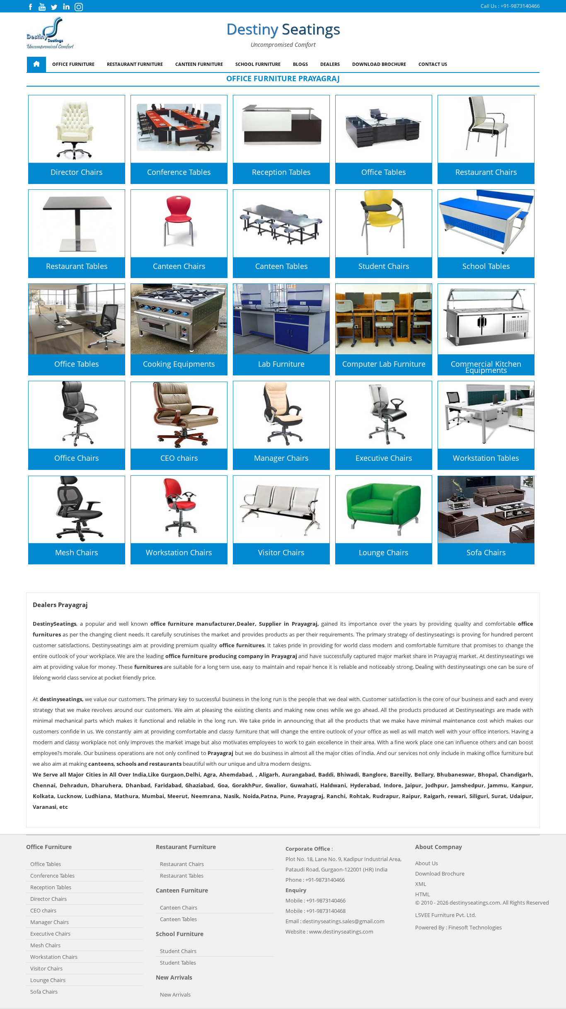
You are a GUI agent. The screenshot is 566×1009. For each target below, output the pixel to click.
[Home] (36, 64)
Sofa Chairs (44, 991)
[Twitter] (54, 8)
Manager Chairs (49, 922)
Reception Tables (50, 887)
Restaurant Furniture (135, 64)
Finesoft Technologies (475, 927)
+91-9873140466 (520, 6)
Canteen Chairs (178, 907)
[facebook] (30, 8)
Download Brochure (379, 64)
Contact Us (432, 64)
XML (420, 884)
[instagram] (79, 9)
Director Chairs (48, 899)
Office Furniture (73, 64)
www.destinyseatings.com (341, 931)
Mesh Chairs (45, 945)
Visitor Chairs (46, 968)
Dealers (330, 64)
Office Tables (45, 864)
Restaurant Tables (181, 875)
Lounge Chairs (47, 980)
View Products (55, 143)
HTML (422, 894)
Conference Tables (52, 875)
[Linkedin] (66, 8)
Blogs (300, 64)
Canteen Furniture (199, 64)
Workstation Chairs (53, 957)
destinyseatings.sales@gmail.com (343, 921)
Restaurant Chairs (182, 864)
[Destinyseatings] (51, 33)
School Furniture (258, 64)
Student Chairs (178, 951)
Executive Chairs (50, 933)
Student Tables (178, 962)
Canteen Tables (178, 919)
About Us (426, 863)
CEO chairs (43, 910)
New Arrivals (175, 994)
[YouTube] (42, 8)
